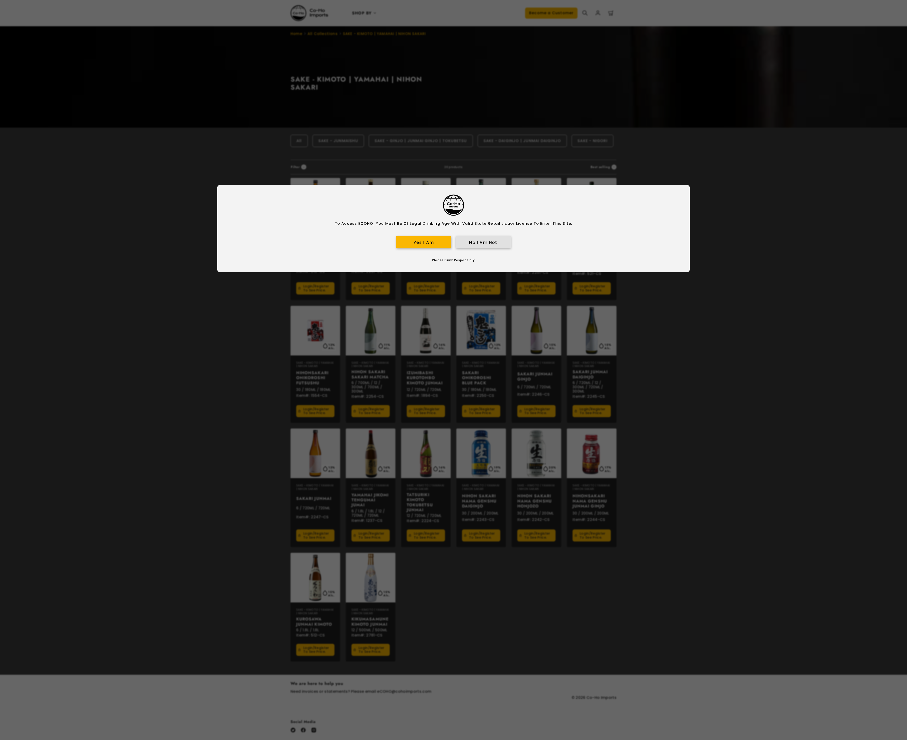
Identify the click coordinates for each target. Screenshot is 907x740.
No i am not (483, 242)
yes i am (424, 242)
